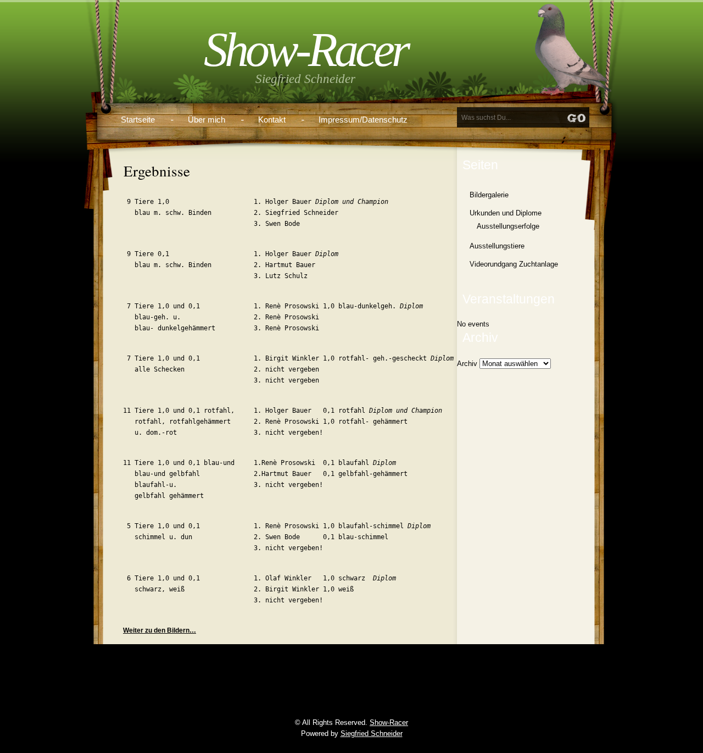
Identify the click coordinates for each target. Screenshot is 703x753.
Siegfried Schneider (372, 733)
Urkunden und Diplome (506, 213)
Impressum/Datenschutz (363, 119)
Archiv (467, 363)
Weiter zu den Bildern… (159, 630)
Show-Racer (305, 49)
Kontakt (272, 119)
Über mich (206, 119)
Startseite (138, 119)
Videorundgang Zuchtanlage (514, 264)
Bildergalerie (489, 195)
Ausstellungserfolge (508, 226)
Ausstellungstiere (497, 246)
